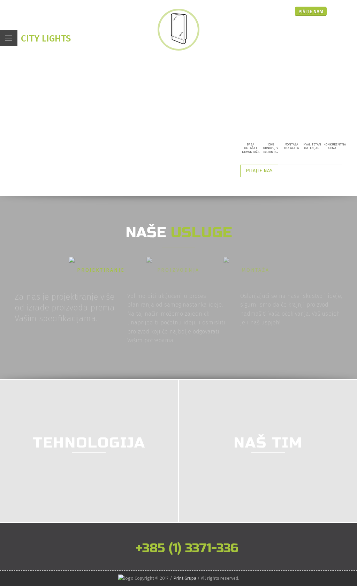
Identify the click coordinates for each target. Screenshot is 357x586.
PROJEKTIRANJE (100, 270)
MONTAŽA (255, 270)
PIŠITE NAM (310, 12)
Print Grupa (184, 578)
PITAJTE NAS (259, 171)
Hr (271, 10)
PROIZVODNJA (178, 270)
